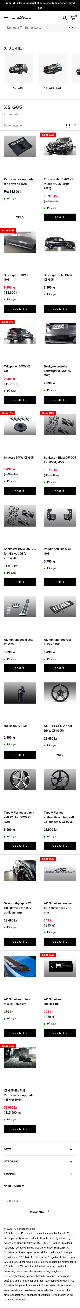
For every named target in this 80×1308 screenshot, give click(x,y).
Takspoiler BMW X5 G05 (17, 369)
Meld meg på (40, 1211)
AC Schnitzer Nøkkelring (53, 1001)
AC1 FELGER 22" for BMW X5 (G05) (58, 728)
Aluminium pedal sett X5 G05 (18, 642)
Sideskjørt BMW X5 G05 (17, 277)
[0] (72, 18)
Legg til (60, 217)
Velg (20, 217)
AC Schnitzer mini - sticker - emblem (17, 1001)
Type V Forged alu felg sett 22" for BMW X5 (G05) (19, 817)
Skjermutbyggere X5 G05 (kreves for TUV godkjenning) (17, 908)
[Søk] (71, 28)
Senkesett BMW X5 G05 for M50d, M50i (60, 460)
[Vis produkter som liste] (74, 125)
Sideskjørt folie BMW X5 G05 (58, 277)
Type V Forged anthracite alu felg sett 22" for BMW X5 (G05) (59, 817)
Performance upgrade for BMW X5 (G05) (18, 181)
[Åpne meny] (6, 17)
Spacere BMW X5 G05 (19, 457)
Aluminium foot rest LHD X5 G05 (57, 642)
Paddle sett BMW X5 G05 (57, 551)
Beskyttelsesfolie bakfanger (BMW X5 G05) (57, 371)
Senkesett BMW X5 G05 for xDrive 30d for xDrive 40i (20, 553)
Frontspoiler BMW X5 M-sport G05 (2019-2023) (58, 184)
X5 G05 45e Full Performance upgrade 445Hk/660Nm (18, 1095)
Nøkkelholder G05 (16, 726)
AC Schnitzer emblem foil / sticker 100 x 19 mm (58, 908)
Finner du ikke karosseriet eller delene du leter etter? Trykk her (40, 5)
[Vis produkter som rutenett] (68, 125)
